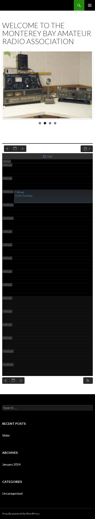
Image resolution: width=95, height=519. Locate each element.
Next (88, 83)
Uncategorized (12, 493)
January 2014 (11, 464)
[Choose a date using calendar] (15, 148)
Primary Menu (89, 5)
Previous (6, 83)
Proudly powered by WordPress (21, 513)
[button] (88, 381)
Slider (6, 435)
